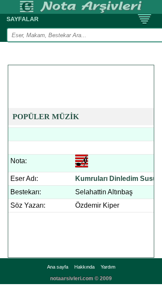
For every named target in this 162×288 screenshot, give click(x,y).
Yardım (108, 266)
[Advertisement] (85, 76)
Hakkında (84, 266)
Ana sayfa (57, 266)
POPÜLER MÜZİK (46, 116)
